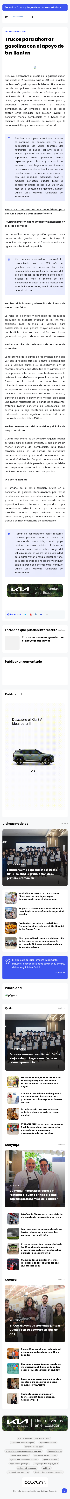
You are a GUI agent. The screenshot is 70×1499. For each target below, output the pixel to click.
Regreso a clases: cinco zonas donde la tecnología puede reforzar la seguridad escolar (41, 911)
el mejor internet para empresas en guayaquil (23, 1451)
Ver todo (61, 630)
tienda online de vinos (19, 1455)
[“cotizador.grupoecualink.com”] (11, 995)
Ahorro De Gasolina (15, 31)
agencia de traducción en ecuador (23, 1459)
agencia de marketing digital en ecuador (33, 1438)
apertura (15, 1320)
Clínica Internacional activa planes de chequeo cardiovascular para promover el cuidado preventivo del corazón (41, 1098)
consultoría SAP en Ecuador (45, 1455)
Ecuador (14, 1185)
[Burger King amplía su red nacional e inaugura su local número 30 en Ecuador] (13, 1353)
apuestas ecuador (50, 1459)
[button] (47, 614)
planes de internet (55, 1451)
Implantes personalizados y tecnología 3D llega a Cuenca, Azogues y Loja (38, 1397)
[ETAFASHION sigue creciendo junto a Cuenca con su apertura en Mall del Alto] (35, 1313)
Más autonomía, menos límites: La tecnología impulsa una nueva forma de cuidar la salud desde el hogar (41, 1082)
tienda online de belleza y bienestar (48, 1472)
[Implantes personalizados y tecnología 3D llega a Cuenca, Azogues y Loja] (13, 1398)
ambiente (46, 1468)
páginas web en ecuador (27, 1468)
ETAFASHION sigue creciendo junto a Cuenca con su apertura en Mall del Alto (34, 1330)
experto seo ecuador (48, 1443)
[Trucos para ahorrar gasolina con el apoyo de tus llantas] (12, 643)
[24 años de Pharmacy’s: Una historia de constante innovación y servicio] (13, 1219)
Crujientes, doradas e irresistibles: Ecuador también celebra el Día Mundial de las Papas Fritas (41, 926)
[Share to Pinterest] (31, 614)
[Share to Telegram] (41, 614)
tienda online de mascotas (18, 1472)
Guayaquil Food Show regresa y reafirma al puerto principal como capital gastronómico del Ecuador (33, 1195)
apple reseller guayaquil (19, 1464)
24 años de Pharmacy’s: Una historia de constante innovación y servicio (42, 1215)
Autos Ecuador (16, 864)
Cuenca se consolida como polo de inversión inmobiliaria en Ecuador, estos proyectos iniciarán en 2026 (41, 1367)
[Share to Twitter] (25, 614)
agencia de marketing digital (23, 1443)
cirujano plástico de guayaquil (46, 1464)
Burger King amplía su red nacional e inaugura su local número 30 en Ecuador (41, 1352)
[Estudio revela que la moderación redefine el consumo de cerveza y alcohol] (13, 1114)
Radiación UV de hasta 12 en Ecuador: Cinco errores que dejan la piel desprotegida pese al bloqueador (39, 896)
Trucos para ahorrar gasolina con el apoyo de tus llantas (43, 639)
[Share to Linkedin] (36, 614)
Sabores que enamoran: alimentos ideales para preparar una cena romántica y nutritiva (41, 1382)
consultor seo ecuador (34, 1447)
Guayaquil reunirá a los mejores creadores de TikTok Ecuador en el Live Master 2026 (40, 1263)
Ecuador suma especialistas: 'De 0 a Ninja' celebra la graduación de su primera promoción (32, 874)
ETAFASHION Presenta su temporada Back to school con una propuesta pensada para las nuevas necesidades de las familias (42, 1128)
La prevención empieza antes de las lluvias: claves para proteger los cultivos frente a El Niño (41, 1232)
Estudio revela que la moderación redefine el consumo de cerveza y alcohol (40, 1112)
